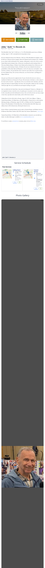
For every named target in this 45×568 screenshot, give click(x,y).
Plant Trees (19, 182)
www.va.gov (40, 111)
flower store (33, 121)
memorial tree (16, 121)
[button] (7, 172)
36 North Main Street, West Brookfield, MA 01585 (39, 184)
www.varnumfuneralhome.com (27, 117)
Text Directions (15, 182)
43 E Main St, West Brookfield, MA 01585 (18, 179)
